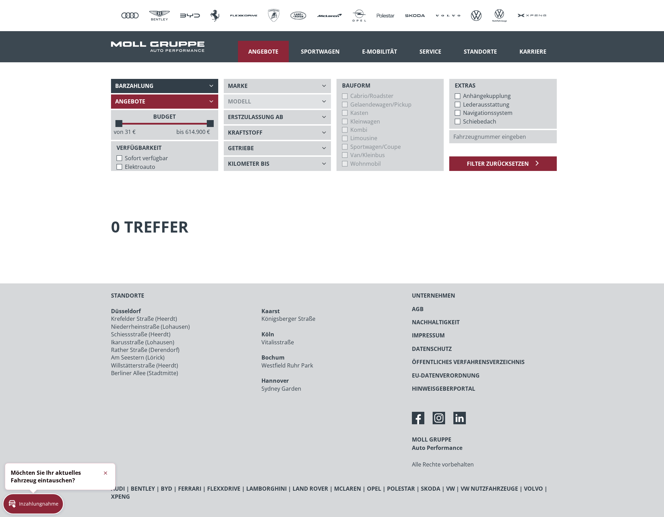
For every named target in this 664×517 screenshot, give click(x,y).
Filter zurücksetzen (498, 163)
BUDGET (164, 116)
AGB (418, 309)
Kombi (358, 130)
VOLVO (533, 488)
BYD (166, 488)
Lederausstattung (486, 104)
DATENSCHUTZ (432, 349)
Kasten (359, 113)
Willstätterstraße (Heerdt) (144, 365)
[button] (33, 504)
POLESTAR (401, 488)
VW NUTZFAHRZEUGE (489, 488)
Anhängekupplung (487, 96)
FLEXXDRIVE (223, 488)
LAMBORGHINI (266, 488)
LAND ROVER (310, 488)
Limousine (363, 138)
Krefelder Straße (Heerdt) (144, 319)
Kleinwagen (365, 121)
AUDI (118, 488)
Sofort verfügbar (146, 158)
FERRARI (189, 488)
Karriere (532, 51)
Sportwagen (320, 51)
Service (430, 51)
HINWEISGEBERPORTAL (443, 388)
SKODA (430, 488)
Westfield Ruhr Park (287, 365)
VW (450, 488)
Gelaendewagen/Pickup (381, 104)
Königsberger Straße (288, 319)
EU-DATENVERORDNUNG (446, 375)
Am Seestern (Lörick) (138, 357)
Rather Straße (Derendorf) (145, 350)
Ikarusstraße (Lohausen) (142, 342)
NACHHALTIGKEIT (436, 322)
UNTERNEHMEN (433, 295)
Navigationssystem (488, 113)
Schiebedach (479, 121)
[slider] (119, 123)
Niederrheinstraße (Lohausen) (150, 326)
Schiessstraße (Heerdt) (140, 334)
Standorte (480, 51)
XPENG (120, 496)
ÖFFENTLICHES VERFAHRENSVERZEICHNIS (468, 362)
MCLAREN (347, 488)
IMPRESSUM (428, 335)
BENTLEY (143, 488)
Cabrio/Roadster (372, 96)
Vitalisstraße (277, 342)
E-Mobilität (379, 51)
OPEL (374, 488)
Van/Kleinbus (367, 155)
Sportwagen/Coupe (375, 147)
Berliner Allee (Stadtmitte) (144, 373)
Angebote (263, 51)
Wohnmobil (365, 163)
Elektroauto (140, 167)
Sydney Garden (281, 388)
